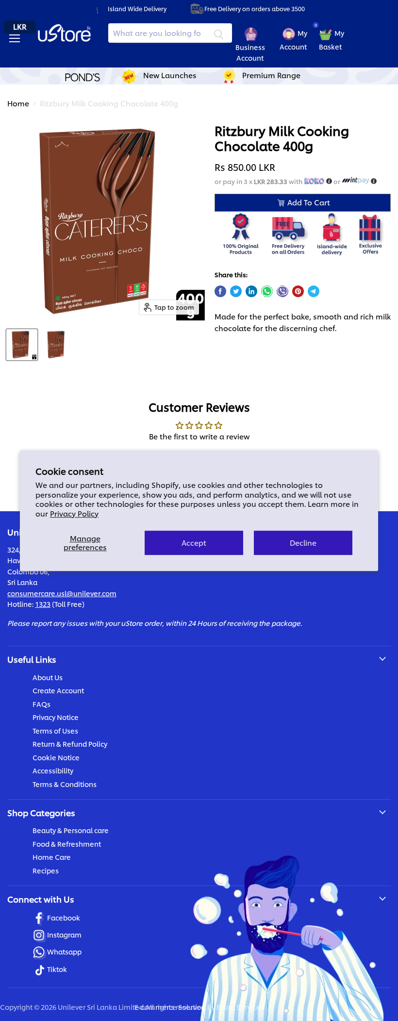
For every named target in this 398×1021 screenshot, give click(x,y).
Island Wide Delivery (137, 8)
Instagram (64, 934)
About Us (48, 677)
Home (18, 103)
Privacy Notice (56, 716)
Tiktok (57, 968)
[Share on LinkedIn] (251, 291)
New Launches (170, 75)
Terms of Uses (55, 730)
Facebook (63, 917)
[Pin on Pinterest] (298, 291)
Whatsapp (64, 951)
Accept (194, 542)
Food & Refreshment (67, 843)
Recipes (46, 870)
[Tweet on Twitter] (236, 291)
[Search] (219, 33)
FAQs (41, 703)
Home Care (52, 856)
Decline (303, 542)
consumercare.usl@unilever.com (61, 593)
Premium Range (271, 75)
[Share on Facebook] (220, 291)
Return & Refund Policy (70, 743)
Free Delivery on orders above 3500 (254, 8)
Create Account (58, 690)
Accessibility (53, 770)
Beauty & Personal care (71, 830)
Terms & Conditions (65, 783)
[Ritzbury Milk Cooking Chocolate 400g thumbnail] (21, 344)
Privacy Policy (74, 513)
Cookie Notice (56, 757)
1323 (42, 603)
